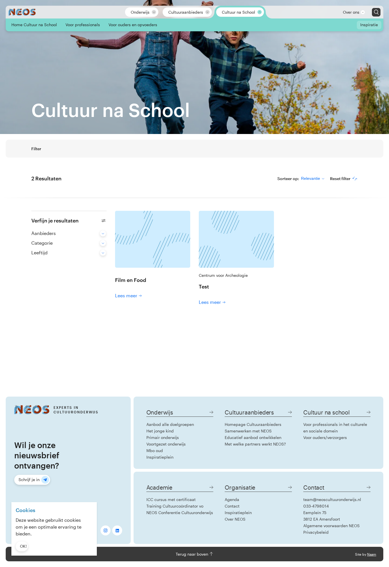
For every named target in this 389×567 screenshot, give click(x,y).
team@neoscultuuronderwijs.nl (332, 499)
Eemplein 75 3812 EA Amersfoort (321, 515)
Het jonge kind (160, 430)
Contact (232, 506)
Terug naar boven (192, 554)
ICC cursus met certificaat (171, 499)
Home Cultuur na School (34, 24)
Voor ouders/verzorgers (325, 437)
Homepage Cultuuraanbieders (253, 424)
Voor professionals (82, 24)
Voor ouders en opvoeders (132, 24)
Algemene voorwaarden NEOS (331, 525)
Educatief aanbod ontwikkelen (253, 437)
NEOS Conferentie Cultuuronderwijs (179, 512)
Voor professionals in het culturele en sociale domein (335, 427)
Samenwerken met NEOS (248, 430)
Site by (365, 554)
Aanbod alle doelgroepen (170, 424)
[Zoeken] (376, 12)
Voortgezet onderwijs (166, 444)
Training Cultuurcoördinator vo (174, 506)
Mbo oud (154, 450)
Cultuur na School (238, 12)
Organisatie (240, 487)
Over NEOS (235, 519)
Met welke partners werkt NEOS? (255, 444)
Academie (159, 487)
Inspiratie (369, 24)
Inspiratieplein (159, 457)
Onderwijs (140, 12)
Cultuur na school (326, 412)
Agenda (232, 499)
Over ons (351, 12)
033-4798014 (316, 506)
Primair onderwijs (162, 437)
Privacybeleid (316, 532)
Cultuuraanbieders (185, 12)
